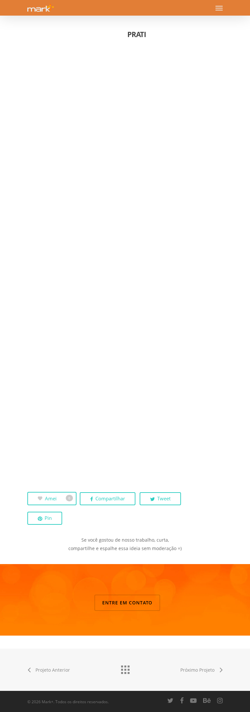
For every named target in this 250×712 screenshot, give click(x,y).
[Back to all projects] (125, 668)
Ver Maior (76, 95)
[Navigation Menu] (219, 8)
